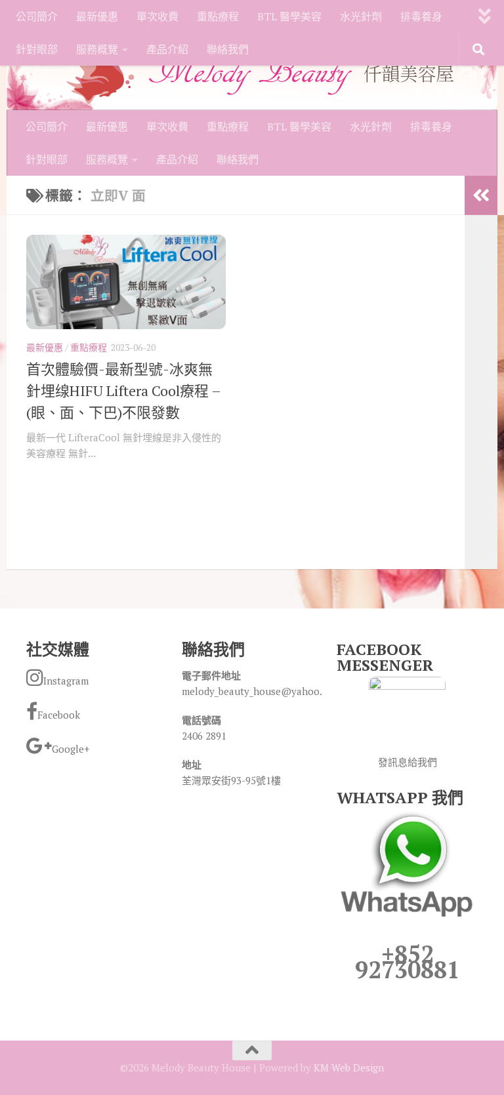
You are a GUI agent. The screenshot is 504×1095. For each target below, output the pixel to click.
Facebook (58, 714)
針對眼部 (37, 49)
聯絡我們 (228, 49)
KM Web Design (349, 1067)
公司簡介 (37, 16)
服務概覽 (97, 49)
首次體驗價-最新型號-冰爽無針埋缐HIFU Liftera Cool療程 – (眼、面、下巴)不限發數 (123, 390)
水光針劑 (361, 16)
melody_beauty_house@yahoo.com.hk (268, 691)
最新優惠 (97, 16)
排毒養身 (421, 16)
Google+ (71, 748)
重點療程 (218, 16)
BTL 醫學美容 (289, 16)
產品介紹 (167, 49)
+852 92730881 (407, 961)
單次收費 (157, 16)
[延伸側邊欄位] (481, 195)
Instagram (66, 680)
